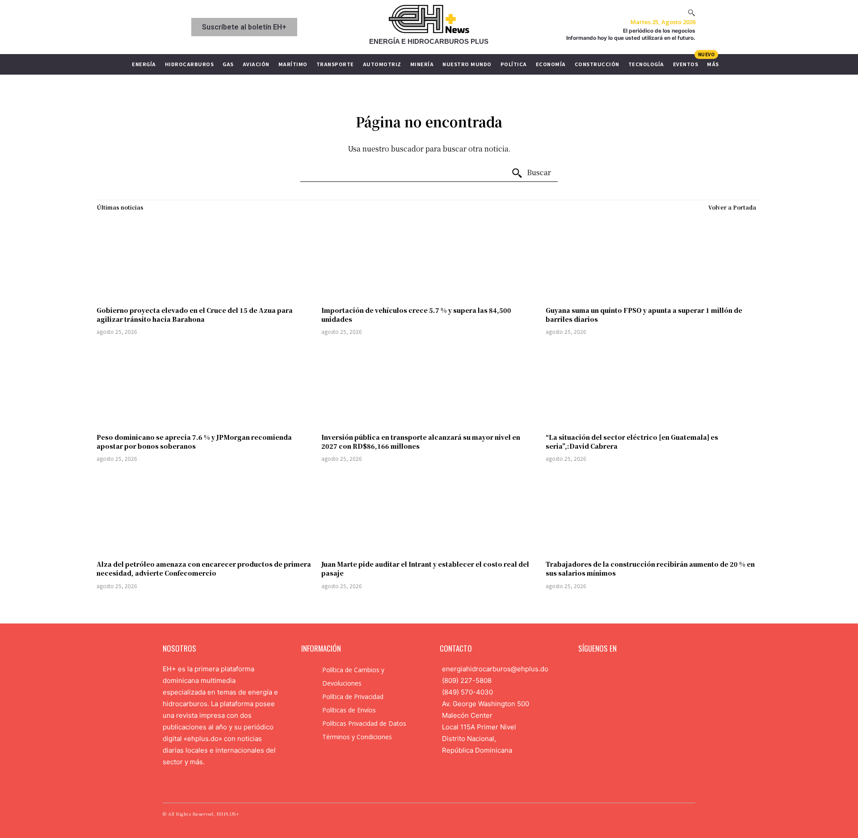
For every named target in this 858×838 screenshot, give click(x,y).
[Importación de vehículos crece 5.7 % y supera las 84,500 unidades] (429, 258)
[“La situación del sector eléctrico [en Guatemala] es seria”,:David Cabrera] (653, 385)
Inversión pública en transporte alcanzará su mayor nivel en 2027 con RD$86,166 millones (420, 442)
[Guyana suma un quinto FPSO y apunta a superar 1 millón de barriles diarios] (653, 258)
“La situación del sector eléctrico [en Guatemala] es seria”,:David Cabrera (632, 442)
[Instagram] (597, 670)
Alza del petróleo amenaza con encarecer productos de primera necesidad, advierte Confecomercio (204, 568)
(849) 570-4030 (467, 692)
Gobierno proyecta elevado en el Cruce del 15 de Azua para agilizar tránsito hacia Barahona (195, 315)
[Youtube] (639, 670)
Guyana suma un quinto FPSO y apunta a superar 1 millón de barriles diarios (644, 315)
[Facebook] (583, 670)
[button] (691, 12)
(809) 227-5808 (467, 680)
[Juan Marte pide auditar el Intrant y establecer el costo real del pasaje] (429, 512)
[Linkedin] (611, 670)
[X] (626, 670)
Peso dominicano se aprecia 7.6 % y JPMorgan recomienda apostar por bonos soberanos (194, 442)
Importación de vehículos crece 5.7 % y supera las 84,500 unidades (416, 315)
